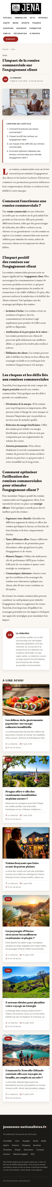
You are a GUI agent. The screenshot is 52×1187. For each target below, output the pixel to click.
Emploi (7, 34)
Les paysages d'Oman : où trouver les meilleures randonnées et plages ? (21, 934)
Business (21, 28)
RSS (33, 1154)
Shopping (8, 28)
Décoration (20, 34)
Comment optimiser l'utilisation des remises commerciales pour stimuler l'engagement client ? (25, 154)
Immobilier (21, 18)
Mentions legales (20, 1154)
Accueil (7, 18)
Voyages (43, 18)
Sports (25, 23)
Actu (32, 18)
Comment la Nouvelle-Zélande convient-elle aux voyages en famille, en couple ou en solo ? (24, 1074)
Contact (10, 39)
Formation (35, 28)
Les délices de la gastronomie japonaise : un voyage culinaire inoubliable (24, 723)
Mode (16, 23)
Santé (6, 23)
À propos (35, 34)
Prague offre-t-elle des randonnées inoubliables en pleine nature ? (21, 795)
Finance (36, 23)
